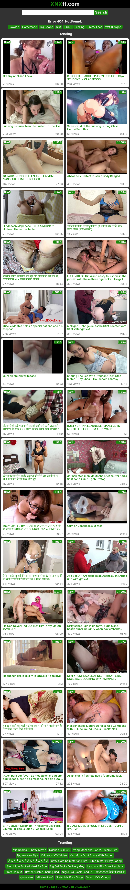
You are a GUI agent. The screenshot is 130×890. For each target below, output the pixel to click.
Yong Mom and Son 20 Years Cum (95, 850)
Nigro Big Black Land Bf (77, 871)
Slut (58, 27)
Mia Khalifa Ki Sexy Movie (29, 850)
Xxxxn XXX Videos (98, 877)
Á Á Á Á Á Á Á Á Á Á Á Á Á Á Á (28, 861)
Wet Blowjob (113, 27)
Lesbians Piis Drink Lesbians (105, 866)
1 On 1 (68, 27)
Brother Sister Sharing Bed (42, 871)
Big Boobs (46, 27)
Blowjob (14, 27)
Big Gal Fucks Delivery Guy (67, 866)
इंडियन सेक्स (26, 877)
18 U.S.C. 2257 (80, 886)
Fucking (79, 27)
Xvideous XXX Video (54, 855)
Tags (54, 886)
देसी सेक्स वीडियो (44, 877)
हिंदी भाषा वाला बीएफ (27, 855)
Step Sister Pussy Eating (106, 861)
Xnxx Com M (14, 871)
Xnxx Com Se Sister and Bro (69, 861)
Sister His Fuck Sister (69, 877)
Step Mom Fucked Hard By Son (27, 866)
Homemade (29, 27)
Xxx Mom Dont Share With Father (91, 855)
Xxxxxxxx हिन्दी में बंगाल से (110, 871)
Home (44, 886)
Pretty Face (95, 27)
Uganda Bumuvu (59, 850)
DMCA (64, 886)
